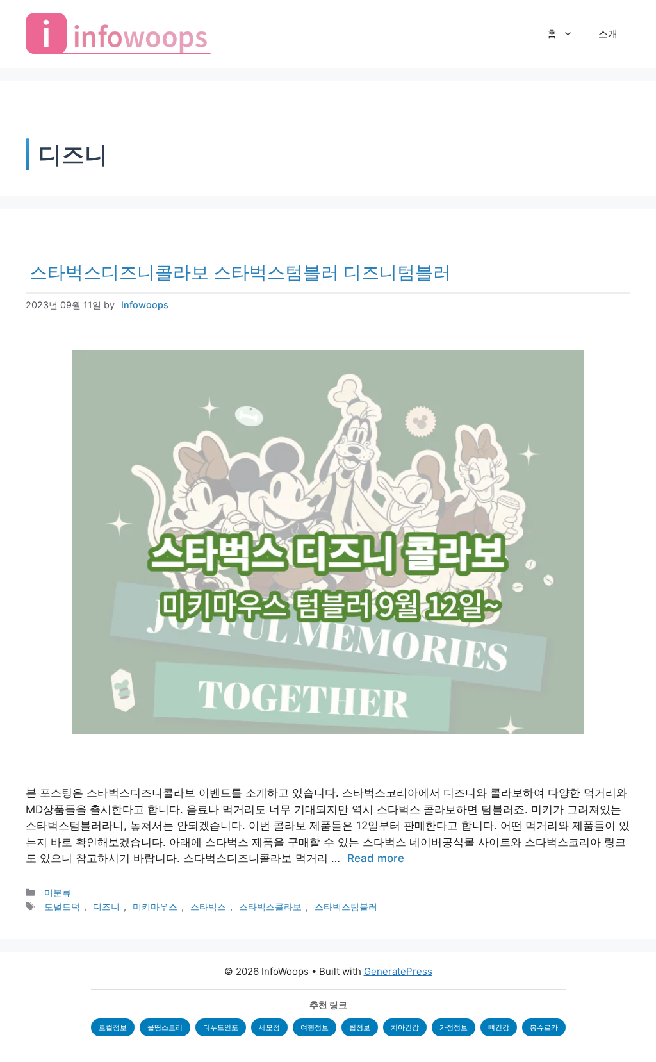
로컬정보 (113, 1027)
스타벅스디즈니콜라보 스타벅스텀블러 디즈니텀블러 (240, 272)
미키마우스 (155, 906)
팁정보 (359, 1027)
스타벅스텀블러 (346, 906)
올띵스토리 (165, 1027)
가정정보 (453, 1027)
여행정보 (314, 1027)
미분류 (57, 892)
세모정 (269, 1027)
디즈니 (106, 906)
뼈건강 (498, 1027)
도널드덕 (62, 906)
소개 (608, 34)
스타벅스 (208, 906)
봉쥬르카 (544, 1027)
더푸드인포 (220, 1027)
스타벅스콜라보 (270, 906)
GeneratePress (398, 971)
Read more (375, 858)
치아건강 (405, 1027)
